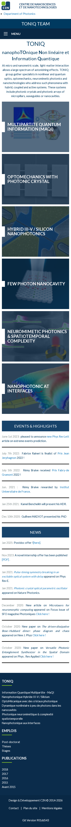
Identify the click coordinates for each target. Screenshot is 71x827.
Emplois (9, 731)
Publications (14, 758)
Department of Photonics (19, 13)
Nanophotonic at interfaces (28, 389)
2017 (5, 773)
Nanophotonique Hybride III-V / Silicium (26, 696)
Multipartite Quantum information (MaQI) (34, 127)
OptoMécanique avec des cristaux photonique (30, 701)
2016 (5, 778)
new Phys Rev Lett (58, 436)
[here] (36, 542)
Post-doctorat (11, 742)
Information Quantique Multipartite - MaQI (28, 692)
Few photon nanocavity (36, 283)
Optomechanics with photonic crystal (32, 179)
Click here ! (42, 614)
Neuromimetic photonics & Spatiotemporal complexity (37, 336)
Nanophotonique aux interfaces (21, 723)
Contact (14, 808)
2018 (5, 769)
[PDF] (5, 559)
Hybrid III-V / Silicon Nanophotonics (30, 231)
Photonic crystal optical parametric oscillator (40, 588)
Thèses (6, 746)
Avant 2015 (9, 787)
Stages (6, 750)
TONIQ (7, 681)
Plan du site (30, 808)
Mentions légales (52, 808)
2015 (5, 782)
